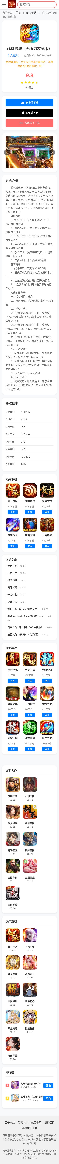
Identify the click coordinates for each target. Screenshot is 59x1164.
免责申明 (36, 1122)
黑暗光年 (12, 587)
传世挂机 (12, 565)
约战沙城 (12, 580)
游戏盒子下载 (32, 122)
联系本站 (23, 1122)
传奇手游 (31, 12)
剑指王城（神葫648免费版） (23, 608)
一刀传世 (12, 594)
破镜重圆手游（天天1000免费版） (26, 616)
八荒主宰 (12, 573)
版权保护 (49, 1122)
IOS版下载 (32, 112)
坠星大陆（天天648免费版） (23, 634)
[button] (7, 152)
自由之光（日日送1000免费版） (25, 627)
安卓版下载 (32, 102)
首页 (18, 12)
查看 (48, 1085)
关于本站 (10, 1122)
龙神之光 (12, 601)
